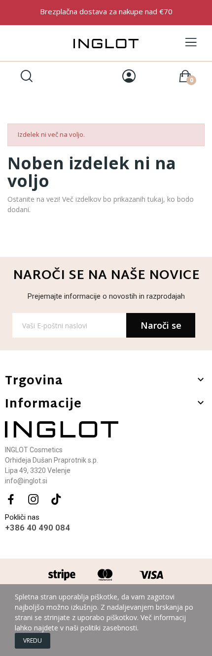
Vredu (32, 640)
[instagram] (33, 500)
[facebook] (11, 500)
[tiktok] (56, 500)
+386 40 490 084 (37, 527)
